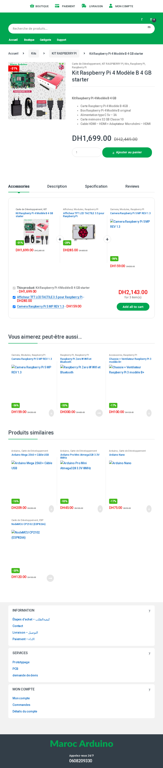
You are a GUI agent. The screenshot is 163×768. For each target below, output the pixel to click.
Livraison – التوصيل (25, 632)
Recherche (149, 29)
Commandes (21, 705)
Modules (78, 209)
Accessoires (115, 355)
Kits (33, 53)
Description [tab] (57, 186)
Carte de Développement (86, 63)
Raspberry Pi (79, 67)
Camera (114, 209)
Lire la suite (99, 413)
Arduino (15, 451)
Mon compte (124, 6)
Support (61, 39)
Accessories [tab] (18, 186)
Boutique (42, 6)
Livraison (96, 6)
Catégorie (45, 39)
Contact (18, 626)
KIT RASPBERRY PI (64, 53)
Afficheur (68, 209)
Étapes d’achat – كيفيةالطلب (31, 619)
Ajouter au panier (129, 152)
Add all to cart (133, 307)
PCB (15, 668)
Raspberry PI (137, 63)
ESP (41, 520)
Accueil (13, 39)
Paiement (68, 6)
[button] (61, 67)
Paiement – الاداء (24, 639)
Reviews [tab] (132, 186)
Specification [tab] (96, 186)
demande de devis (25, 675)
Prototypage (21, 662)
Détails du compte (25, 711)
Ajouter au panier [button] (50, 413)
